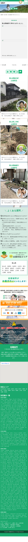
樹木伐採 (21, 523)
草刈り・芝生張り (5, 524)
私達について (8, 523)
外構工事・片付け (5, 526)
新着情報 (18, 526)
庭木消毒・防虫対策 (15, 524)
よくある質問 (4, 527)
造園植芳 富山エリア (12, 531)
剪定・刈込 (15, 523)
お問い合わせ (12, 527)
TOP (2, 523)
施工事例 (13, 526)
